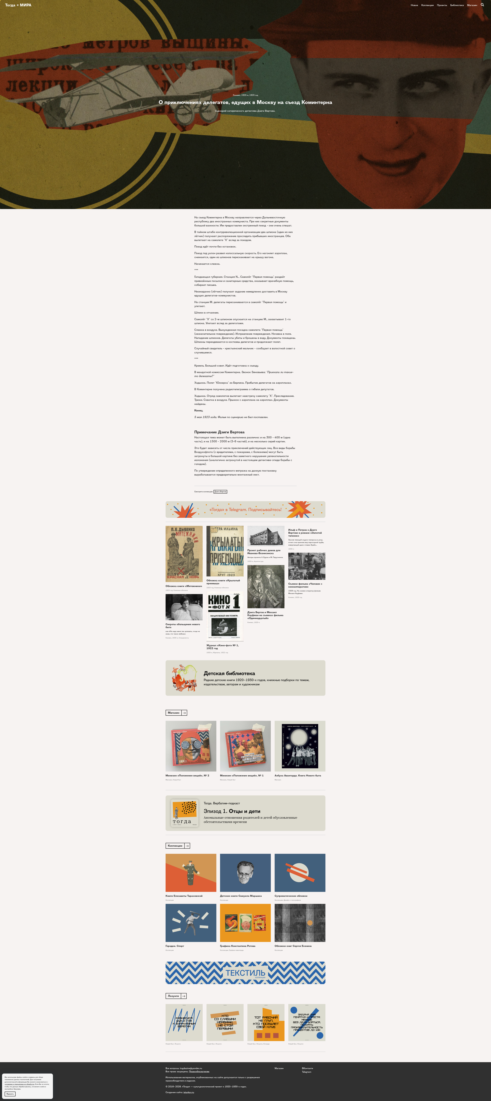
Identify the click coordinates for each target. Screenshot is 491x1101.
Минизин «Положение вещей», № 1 (242, 775)
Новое (414, 5)
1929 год (298, 597)
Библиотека (457, 5)
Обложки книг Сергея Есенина (293, 946)
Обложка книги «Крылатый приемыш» (223, 582)
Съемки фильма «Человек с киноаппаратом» (305, 585)
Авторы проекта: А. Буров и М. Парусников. (265, 557)
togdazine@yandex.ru (191, 1068)
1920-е (244, 95)
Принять (10, 1094)
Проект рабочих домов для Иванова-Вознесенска (263, 552)
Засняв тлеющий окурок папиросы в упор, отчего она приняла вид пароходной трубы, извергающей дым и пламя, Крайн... (306, 542)
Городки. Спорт (175, 946)
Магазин (472, 5)
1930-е (291, 549)
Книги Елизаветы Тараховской (184, 896)
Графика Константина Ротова (237, 946)
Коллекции (427, 5)
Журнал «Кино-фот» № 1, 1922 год (223, 647)
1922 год (224, 652)
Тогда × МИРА (18, 5)
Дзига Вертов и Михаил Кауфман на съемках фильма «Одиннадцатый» (265, 615)
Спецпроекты (184, 638)
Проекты (442, 5)
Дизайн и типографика (292, 900)
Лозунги (178, 1044)
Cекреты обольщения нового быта (183, 626)
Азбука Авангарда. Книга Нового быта (298, 775)
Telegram (306, 1071)
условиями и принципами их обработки (19, 1084)
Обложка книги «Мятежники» (184, 586)
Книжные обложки (181, 590)
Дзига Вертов (220, 491)
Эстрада (266, 1044)
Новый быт (177, 780)
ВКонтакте (307, 1068)
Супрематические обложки (291, 896)
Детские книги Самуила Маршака (241, 896)
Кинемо (236, 95)
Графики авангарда (236, 950)
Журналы (216, 652)
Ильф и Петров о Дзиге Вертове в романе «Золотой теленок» (305, 532)
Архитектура (258, 561)
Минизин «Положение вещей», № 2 (187, 775)
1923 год (253, 95)
